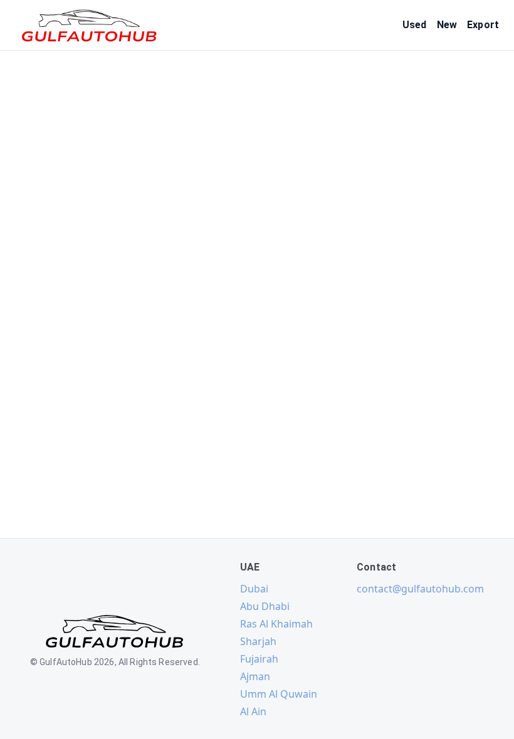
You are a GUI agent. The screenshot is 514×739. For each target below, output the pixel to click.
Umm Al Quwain (278, 694)
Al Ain (253, 711)
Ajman (255, 676)
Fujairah (259, 659)
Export (483, 25)
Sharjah (258, 641)
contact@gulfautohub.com (420, 589)
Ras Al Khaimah (276, 624)
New (447, 25)
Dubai (254, 589)
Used (414, 25)
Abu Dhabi (265, 606)
